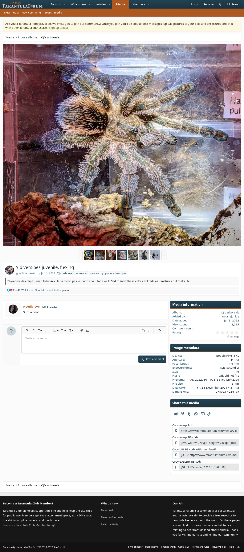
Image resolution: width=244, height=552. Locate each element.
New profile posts (112, 517)
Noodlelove (31, 306)
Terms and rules (200, 546)
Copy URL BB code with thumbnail (194, 449)
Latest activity (109, 524)
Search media (53, 12)
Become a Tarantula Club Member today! (29, 525)
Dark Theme (151, 546)
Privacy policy (219, 546)
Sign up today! (58, 27)
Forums (56, 4)
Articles (101, 4)
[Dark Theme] (220, 4)
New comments (32, 12)
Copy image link (182, 425)
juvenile (94, 273)
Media (120, 4)
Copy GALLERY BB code (186, 461)
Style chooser (135, 546)
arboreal (67, 273)
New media (11, 12)
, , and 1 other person (41, 290)
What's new (78, 4)
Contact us (183, 546)
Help (231, 546)
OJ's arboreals (230, 312)
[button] (64, 4)
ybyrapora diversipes (114, 273)
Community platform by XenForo (35, 547)
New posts (107, 510)
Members (139, 4)
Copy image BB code (185, 437)
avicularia (81, 273)
